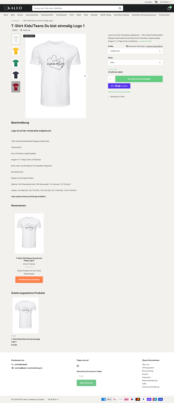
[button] (85, 75)
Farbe (110, 58)
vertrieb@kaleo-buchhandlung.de (28, 368)
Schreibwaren (61, 15)
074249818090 (21, 364)
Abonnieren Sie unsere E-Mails (89, 371)
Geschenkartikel (32, 15)
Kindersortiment (47, 15)
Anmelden (148, 2)
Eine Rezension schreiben (29, 280)
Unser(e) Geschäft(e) (155, 46)
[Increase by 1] (114, 77)
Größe (135, 46)
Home (6, 15)
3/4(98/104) (115, 51)
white (112, 62)
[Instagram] (78, 366)
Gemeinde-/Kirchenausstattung (144, 15)
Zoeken (120, 8)
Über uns (145, 364)
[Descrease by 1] (114, 81)
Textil (72, 15)
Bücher (20, 15)
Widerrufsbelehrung (149, 380)
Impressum (146, 377)
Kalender (94, 15)
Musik (79, 15)
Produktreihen (164, 15)
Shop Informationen (150, 360)
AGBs (144, 384)
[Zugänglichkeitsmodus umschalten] (156, 2)
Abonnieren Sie (86, 383)
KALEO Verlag (105, 15)
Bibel (13, 15)
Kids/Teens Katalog (121, 15)
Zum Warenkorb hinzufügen (139, 79)
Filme (86, 15)
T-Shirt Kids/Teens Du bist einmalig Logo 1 (25, 340)
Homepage (15, 21)
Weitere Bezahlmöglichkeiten (119, 92)
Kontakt (145, 374)
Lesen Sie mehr (146, 41)
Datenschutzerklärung (150, 387)
